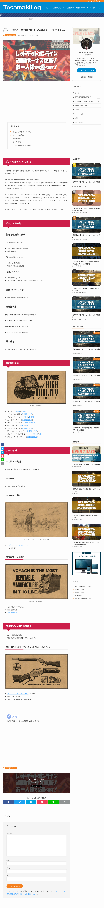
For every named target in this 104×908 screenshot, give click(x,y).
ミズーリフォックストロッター (18, 545)
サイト (8, 876)
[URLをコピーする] (64, 802)
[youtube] (91, 1)
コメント (9, 833)
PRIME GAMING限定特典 (22, 145)
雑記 (76, 118)
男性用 (17, 411)
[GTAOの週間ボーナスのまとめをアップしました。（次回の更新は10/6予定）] (52, 15)
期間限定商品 (18, 138)
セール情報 (17, 142)
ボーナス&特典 (18, 135)
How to (77, 110)
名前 (7, 860)
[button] (8, 802)
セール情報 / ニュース (82, 105)
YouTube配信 (79, 122)
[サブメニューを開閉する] (98, 97)
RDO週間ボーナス (10, 35)
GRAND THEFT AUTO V (83, 97)
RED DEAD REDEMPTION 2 (84, 101)
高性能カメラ (12, 612)
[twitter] (89, 1)
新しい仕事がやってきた (22, 132)
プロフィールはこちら (86, 70)
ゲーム (77, 93)
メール (8, 868)
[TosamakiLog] (22, 7)
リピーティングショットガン (17, 693)
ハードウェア (79, 114)
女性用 (23, 411)
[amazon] (94, 1)
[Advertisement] (36, 102)
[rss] (96, 1)
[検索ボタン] (98, 7)
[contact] (99, 1)
